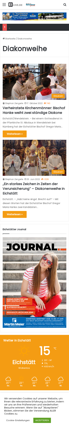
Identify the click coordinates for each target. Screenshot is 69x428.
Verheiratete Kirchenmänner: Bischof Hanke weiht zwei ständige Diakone (34, 110)
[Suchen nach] (64, 6)
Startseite (10, 38)
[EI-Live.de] (21, 4)
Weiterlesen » (14, 134)
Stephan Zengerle (14, 103)
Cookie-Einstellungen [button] (18, 420)
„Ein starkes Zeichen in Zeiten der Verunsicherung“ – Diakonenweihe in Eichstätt (34, 189)
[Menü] (4, 6)
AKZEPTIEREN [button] (42, 420)
